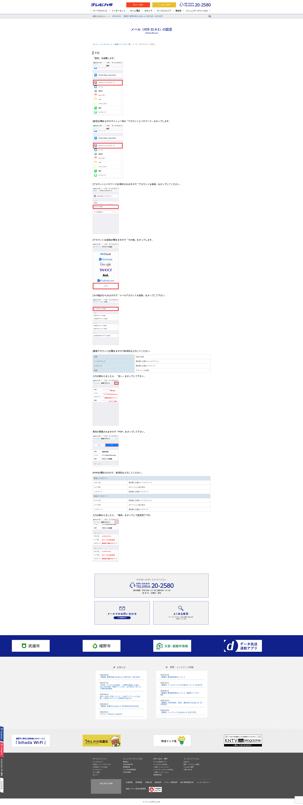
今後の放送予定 (128, 764)
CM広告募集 (127, 772)
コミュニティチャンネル (197, 11)
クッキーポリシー (203, 782)
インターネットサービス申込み (163, 769)
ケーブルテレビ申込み (160, 764)
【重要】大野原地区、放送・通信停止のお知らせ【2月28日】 (181, 703)
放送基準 (158, 782)
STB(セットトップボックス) (102, 764)
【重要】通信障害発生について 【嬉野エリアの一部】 (180, 694)
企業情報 (129, 782)
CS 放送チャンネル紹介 (100, 767)
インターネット (119, 11)
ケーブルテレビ (100, 11)
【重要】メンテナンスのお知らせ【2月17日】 (178, 712)
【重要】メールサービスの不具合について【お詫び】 (181, 685)
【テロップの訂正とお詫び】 (111, 714)
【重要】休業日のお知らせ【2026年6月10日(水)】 (120, 706)
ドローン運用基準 (171, 782)
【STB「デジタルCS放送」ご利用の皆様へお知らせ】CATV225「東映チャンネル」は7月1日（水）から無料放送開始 (120, 687)
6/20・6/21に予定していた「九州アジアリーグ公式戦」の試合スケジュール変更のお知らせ (120, 697)
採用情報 (139, 782)
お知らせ (186, 762)
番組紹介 (126, 762)
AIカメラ (149, 11)
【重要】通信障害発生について (172, 677)
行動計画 (148, 782)
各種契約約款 (157, 775)
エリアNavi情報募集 (129, 769)
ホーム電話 (135, 11)
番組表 (178, 11)
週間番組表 (126, 767)
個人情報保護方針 (187, 782)
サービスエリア (164, 11)
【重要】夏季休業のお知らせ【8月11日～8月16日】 (137, 16)
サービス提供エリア (159, 762)
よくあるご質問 (164, 5)
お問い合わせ (188, 769)
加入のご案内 (138, 5)
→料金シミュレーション (161, 767)
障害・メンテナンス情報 (191, 764)
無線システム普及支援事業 (136, 789)
